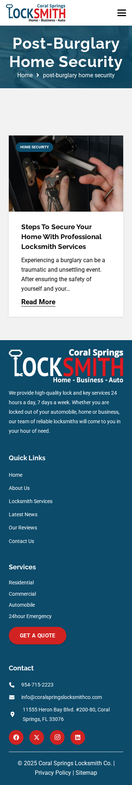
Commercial (22, 594)
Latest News (23, 514)
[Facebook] (16, 737)
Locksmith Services (30, 501)
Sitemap (86, 772)
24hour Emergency (30, 616)
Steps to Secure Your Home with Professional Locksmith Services (61, 236)
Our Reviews (23, 528)
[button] (122, 12)
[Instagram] (57, 737)
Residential (21, 583)
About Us (19, 488)
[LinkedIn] (77, 737)
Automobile (22, 605)
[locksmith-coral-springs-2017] (35, 13)
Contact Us (21, 541)
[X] (36, 737)
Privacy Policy (53, 772)
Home (15, 475)
